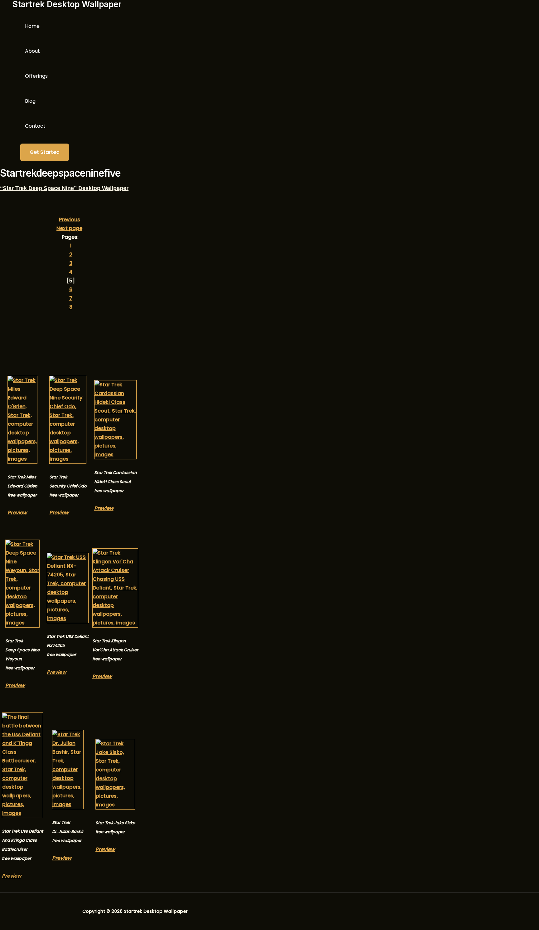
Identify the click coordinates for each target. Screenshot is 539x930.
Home (32, 26)
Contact (35, 126)
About (32, 51)
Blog (30, 101)
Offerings (36, 76)
